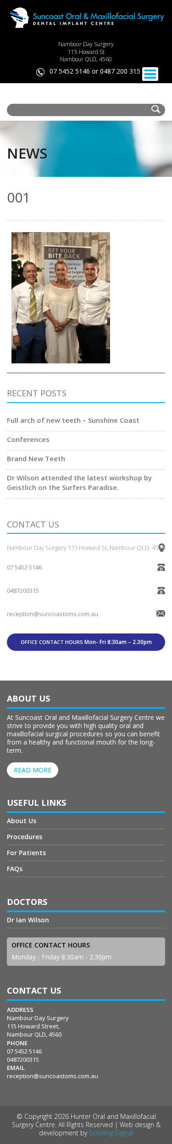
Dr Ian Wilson (28, 920)
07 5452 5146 (24, 567)
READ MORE (32, 770)
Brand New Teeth (36, 458)
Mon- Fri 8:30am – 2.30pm (86, 642)
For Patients (26, 852)
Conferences (28, 439)
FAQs (14, 868)
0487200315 (23, 590)
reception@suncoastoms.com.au (52, 1076)
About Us (21, 821)
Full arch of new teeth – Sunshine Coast (73, 420)
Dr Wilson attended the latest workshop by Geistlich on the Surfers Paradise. (79, 482)
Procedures (24, 836)
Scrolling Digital (111, 1132)
